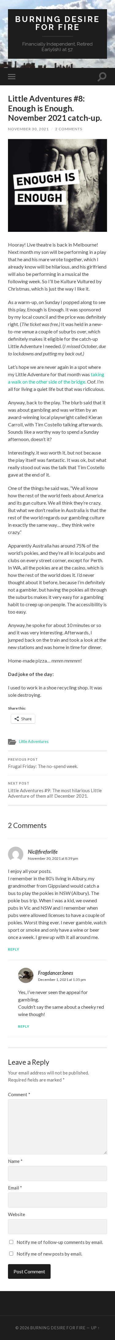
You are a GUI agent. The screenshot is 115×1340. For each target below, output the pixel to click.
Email (15, 1188)
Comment (19, 1094)
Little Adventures (33, 741)
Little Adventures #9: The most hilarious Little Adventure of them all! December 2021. (55, 790)
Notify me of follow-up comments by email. (60, 1242)
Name (15, 1161)
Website (16, 1214)
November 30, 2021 (28, 129)
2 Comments (68, 129)
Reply (13, 949)
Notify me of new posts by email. (49, 1253)
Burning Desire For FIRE (57, 23)
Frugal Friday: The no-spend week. (43, 763)
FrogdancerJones (55, 973)
